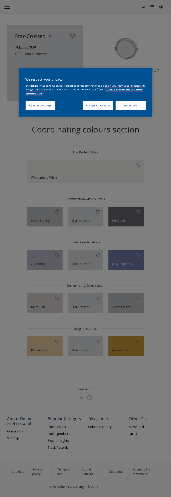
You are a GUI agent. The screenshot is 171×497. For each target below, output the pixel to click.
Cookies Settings (40, 105)
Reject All (130, 105)
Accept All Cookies (98, 105)
